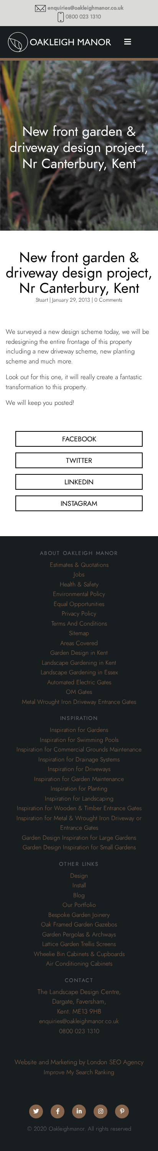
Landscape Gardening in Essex (79, 672)
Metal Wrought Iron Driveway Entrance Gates (79, 702)
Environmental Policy (79, 594)
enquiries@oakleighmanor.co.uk (85, 8)
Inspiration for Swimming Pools (79, 740)
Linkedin (79, 482)
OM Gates (79, 692)
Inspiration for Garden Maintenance (79, 779)
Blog (79, 895)
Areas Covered (79, 643)
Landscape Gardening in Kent (79, 663)
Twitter (79, 460)
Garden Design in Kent (79, 653)
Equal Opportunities (79, 604)
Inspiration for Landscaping (79, 798)
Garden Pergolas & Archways (79, 934)
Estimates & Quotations (79, 565)
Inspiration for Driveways (79, 769)
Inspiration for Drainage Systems (79, 759)
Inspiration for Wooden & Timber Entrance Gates (79, 808)
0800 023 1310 (83, 16)
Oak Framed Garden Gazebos (79, 924)
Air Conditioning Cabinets (79, 963)
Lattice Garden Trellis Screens (79, 944)
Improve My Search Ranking (79, 1072)
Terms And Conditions (79, 623)
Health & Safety (79, 584)
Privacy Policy (79, 613)
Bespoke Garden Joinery (79, 915)
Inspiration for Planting (79, 788)
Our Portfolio (79, 905)
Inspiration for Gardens (79, 730)
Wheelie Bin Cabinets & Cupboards (79, 954)
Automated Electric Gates (79, 682)
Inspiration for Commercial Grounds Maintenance (79, 749)
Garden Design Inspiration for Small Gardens (79, 847)
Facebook (79, 439)
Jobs (79, 574)
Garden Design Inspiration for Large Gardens (79, 838)
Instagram (79, 503)
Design (79, 876)
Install (79, 885)
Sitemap (79, 633)
